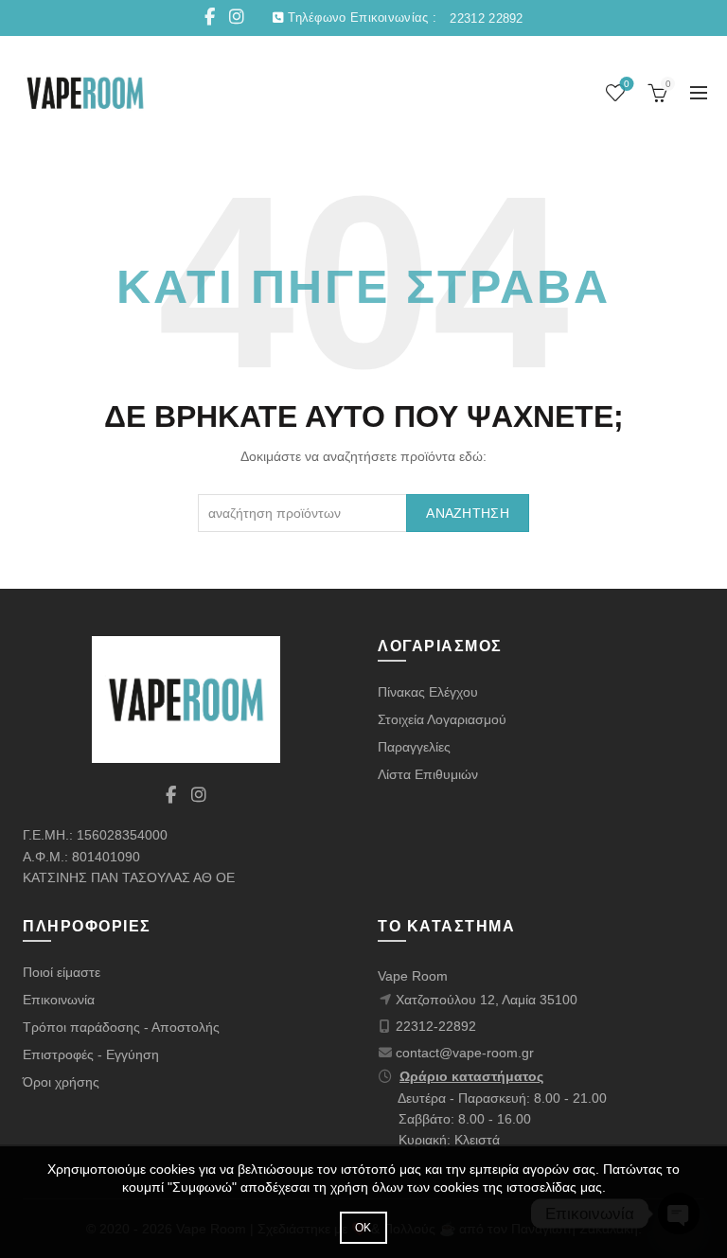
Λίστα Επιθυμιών (428, 774)
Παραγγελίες (414, 746)
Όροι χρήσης (61, 1082)
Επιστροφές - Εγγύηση (91, 1054)
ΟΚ (363, 1227)
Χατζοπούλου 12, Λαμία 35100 (486, 999)
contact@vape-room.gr (465, 1052)
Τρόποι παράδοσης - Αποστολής (121, 1027)
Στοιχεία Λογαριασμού (442, 719)
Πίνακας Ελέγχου (428, 692)
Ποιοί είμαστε (61, 972)
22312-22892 (436, 1026)
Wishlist (626, 84)
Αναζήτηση (467, 513)
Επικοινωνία (59, 999)
